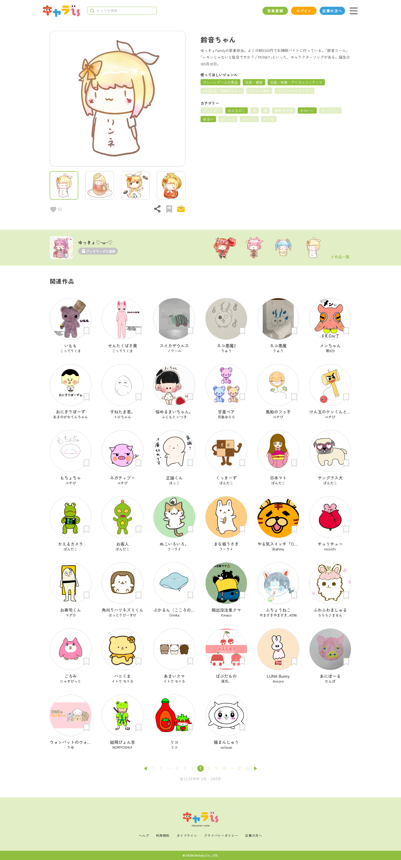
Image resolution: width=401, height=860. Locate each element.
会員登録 (275, 10)
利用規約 (163, 835)
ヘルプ (144, 835)
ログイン (303, 10)
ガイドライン (187, 835)
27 (240, 768)
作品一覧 (342, 257)
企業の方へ (332, 10)
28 (248, 768)
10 (224, 768)
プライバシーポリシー (221, 835)
